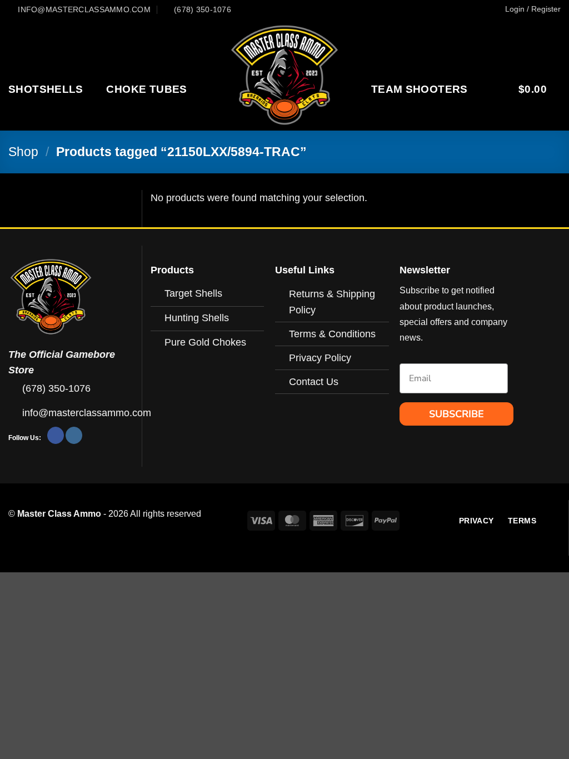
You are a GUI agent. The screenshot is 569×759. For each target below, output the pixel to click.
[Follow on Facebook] (55, 435)
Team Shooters (419, 89)
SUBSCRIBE (456, 414)
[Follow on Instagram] (74, 435)
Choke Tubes (146, 89)
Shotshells (45, 89)
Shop (23, 151)
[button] (533, 9)
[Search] (488, 89)
